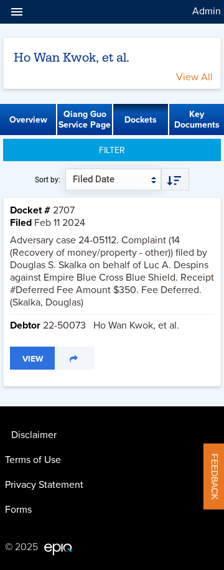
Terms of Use (33, 460)
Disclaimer (34, 435)
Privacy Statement (44, 485)
